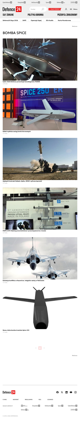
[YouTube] (71, 392)
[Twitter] (62, 392)
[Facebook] (57, 392)
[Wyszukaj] (43, 9)
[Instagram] (75, 392)
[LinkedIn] (66, 392)
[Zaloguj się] (66, 9)
